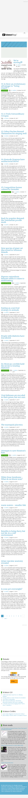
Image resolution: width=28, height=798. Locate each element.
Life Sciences (4, 455)
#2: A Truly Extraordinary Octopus (12, 115)
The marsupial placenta (12, 425)
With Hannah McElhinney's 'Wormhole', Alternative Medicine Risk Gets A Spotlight (13, 701)
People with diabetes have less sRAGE (12, 337)
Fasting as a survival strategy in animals (10, 309)
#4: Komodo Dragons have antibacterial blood (13, 160)
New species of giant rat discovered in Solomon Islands (12, 250)
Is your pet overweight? (11, 589)
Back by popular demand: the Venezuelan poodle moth (12, 220)
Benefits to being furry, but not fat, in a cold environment (13, 533)
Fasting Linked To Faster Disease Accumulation (14, 697)
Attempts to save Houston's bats (13, 452)
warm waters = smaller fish (13, 505)
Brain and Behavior (6, 192)
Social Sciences (5, 370)
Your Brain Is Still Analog (8, 699)
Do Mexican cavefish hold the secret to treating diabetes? (12, 366)
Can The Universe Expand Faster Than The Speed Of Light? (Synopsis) (14, 729)
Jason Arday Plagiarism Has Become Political (13, 714)
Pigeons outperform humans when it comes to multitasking (12, 279)
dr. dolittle (18, 65)
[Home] (9, 35)
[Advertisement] (14, 16)
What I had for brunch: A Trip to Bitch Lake (12, 745)
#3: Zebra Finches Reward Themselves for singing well (14, 132)
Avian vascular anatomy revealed (12, 562)
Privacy (24, 785)
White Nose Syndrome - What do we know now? (12, 478)
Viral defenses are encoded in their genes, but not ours (13, 396)
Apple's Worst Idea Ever (7, 762)
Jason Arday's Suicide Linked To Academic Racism (15, 715)
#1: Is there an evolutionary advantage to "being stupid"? (13, 86)
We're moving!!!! (17, 61)
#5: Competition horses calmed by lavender (11, 188)
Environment (4, 90)
